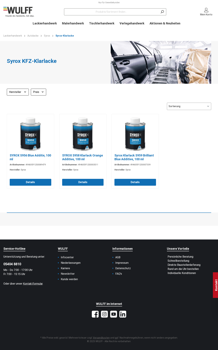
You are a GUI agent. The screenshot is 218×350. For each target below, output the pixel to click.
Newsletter (68, 273)
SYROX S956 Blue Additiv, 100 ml (30, 157)
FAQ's (118, 273)
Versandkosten (101, 337)
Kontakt (216, 285)
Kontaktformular (33, 283)
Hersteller (15, 92)
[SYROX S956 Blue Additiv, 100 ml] (30, 134)
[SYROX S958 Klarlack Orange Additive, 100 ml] (83, 134)
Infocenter (67, 257)
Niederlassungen (71, 262)
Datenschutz (123, 268)
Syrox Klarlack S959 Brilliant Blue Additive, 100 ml (134, 157)
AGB (117, 257)
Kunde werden (69, 279)
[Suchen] (162, 11)
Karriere (65, 268)
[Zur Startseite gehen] (18, 12)
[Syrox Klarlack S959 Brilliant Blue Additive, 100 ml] (135, 134)
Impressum (122, 262)
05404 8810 (12, 264)
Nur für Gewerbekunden (109, 2)
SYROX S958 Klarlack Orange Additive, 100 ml (82, 157)
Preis (36, 92)
